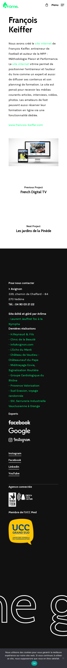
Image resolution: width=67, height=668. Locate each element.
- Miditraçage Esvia (21, 365)
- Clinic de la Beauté (22, 339)
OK (34, 663)
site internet (43, 43)
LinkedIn (14, 466)
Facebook (15, 460)
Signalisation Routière (23, 370)
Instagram (15, 453)
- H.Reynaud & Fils (21, 334)
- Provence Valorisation (24, 385)
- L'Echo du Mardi (20, 349)
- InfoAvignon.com (21, 344)
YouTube (14, 473)
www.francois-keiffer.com (26, 125)
